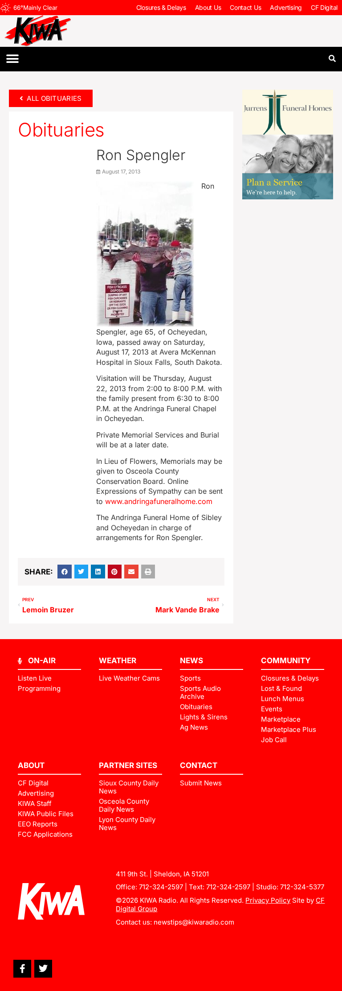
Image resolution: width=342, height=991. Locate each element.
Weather (117, 660)
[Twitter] (43, 969)
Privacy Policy (267, 900)
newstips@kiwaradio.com (194, 922)
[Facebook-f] (22, 969)
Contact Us (245, 7)
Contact (198, 765)
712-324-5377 (302, 887)
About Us (208, 7)
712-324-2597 (161, 887)
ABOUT (31, 765)
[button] (12, 59)
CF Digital (324, 7)
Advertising (286, 7)
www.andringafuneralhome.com (158, 501)
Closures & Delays (161, 7)
